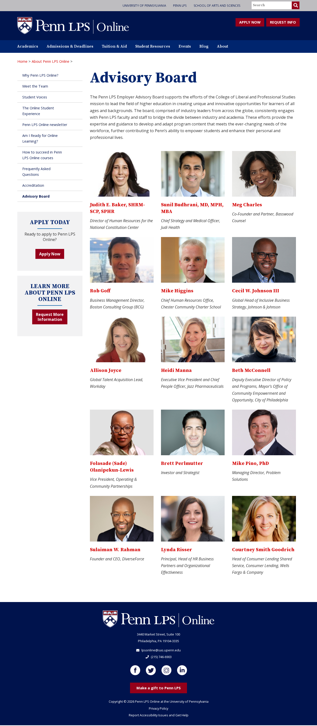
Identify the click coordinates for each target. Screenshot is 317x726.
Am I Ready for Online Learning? (40, 138)
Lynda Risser (176, 550)
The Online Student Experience (38, 111)
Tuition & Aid (114, 46)
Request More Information (50, 317)
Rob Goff (100, 291)
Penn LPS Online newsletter (44, 124)
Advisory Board (36, 196)
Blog (204, 46)
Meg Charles (247, 205)
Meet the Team (35, 86)
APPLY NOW (250, 22)
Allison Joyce (105, 370)
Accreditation (33, 185)
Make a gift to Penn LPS (158, 687)
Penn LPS (180, 5)
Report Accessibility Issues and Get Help (158, 715)
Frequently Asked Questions (36, 171)
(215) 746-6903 (161, 657)
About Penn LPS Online (50, 61)
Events (185, 46)
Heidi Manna (176, 370)
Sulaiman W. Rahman (115, 550)
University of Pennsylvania (144, 5)
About (222, 46)
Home (22, 61)
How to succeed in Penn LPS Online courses (42, 155)
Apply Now (49, 254)
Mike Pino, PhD (250, 463)
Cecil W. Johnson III (255, 291)
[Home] (73, 25)
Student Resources (152, 46)
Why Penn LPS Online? (40, 75)
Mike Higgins (177, 291)
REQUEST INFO (283, 22)
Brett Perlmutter (182, 463)
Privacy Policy (158, 708)
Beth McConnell (251, 370)
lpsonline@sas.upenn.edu (161, 650)
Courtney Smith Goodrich (263, 550)
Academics (27, 46)
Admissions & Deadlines (70, 46)
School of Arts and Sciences (217, 5)
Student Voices (34, 97)
